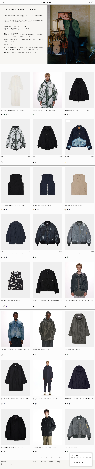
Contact (42, 462)
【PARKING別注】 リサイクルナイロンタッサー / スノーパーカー (77, 110)
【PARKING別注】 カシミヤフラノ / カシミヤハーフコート (12, 447)
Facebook (58, 462)
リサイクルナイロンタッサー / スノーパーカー (44, 110)
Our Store (34, 461)
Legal (49, 462)
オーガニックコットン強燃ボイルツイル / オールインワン (12, 110)
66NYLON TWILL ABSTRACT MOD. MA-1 (41, 253)
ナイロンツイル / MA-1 (71, 447)
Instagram (58, 461)
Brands (34, 462)
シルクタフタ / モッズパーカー (72, 349)
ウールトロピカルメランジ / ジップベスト (42, 205)
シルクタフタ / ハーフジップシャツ (41, 349)
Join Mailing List (6, 463)
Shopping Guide (43, 461)
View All (60, 457)
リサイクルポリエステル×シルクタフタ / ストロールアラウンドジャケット (15, 253)
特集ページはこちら (8, 44)
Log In (86, 2)
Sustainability (51, 461)
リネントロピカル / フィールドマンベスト (11, 300)
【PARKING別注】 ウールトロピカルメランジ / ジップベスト (12, 205)
